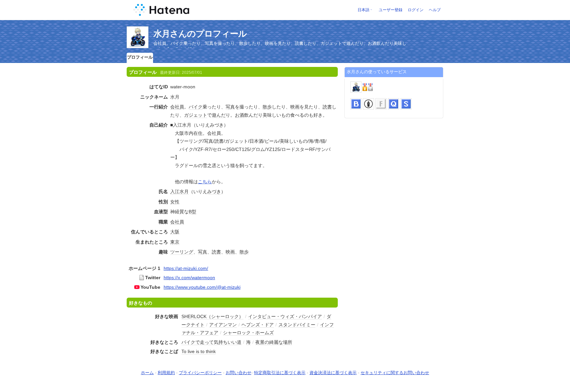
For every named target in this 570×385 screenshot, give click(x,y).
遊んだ (219, 115)
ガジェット (195, 115)
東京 (174, 242)
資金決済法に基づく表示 (333, 372)
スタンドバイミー (296, 324)
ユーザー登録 (390, 10)
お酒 (239, 115)
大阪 (174, 231)
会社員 (177, 106)
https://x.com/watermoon (189, 277)
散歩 (267, 106)
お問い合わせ (238, 372)
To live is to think (198, 351)
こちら (205, 181)
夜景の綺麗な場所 (273, 342)
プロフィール (140, 57)
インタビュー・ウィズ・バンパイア (285, 316)
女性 (174, 201)
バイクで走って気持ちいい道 (211, 342)
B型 (192, 211)
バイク (196, 106)
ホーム (147, 372)
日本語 (363, 10)
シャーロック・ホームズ (248, 332)
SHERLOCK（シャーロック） (212, 316)
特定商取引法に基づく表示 (279, 372)
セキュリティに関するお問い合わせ (395, 372)
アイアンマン (223, 324)
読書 (327, 106)
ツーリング (181, 251)
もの (285, 115)
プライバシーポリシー (200, 372)
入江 (174, 191)
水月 (184, 191)
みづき (214, 191)
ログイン (416, 10)
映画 (295, 106)
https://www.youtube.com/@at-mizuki (202, 287)
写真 (230, 106)
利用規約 (166, 372)
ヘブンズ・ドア (257, 324)
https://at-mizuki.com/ (186, 268)
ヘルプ (435, 10)
